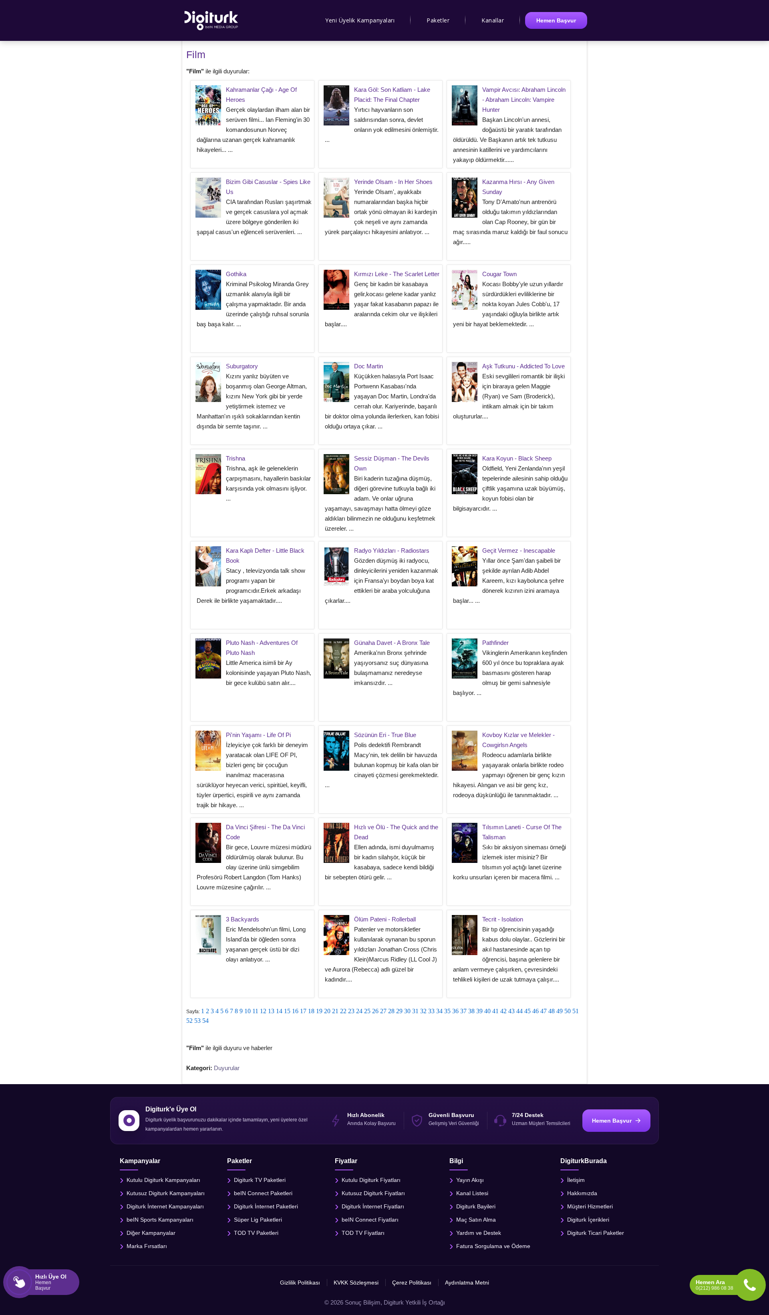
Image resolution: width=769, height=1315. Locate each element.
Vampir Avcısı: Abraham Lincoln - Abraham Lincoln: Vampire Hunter (524, 99)
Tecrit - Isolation (502, 919)
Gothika (236, 274)
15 (287, 1011)
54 (205, 1020)
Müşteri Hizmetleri (590, 1206)
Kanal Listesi (472, 1193)
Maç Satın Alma (476, 1219)
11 (255, 1011)
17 (303, 1011)
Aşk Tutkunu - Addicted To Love (523, 366)
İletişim (576, 1179)
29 (399, 1011)
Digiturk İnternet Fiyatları (373, 1206)
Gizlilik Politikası (300, 1282)
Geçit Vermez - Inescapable (518, 550)
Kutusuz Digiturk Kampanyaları (166, 1193)
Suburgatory (242, 366)
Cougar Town (499, 274)
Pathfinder (495, 642)
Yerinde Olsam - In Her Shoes (393, 181)
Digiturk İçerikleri (588, 1219)
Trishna (235, 458)
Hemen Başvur (556, 20)
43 (511, 1011)
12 (263, 1011)
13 (271, 1011)
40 (487, 1011)
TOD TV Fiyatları (363, 1232)
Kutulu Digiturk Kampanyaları (163, 1179)
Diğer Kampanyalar (151, 1232)
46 (535, 1011)
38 (471, 1011)
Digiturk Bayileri (475, 1206)
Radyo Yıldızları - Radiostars (391, 550)
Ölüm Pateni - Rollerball (385, 919)
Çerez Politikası (411, 1282)
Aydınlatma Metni (467, 1282)
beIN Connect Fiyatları (370, 1219)
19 (319, 1011)
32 (423, 1011)
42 (503, 1011)
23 (351, 1011)
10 (247, 1011)
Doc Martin (368, 366)
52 (189, 1020)
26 (375, 1011)
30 (407, 1011)
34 (439, 1011)
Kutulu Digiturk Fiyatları (371, 1179)
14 (279, 1011)
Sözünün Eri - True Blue (385, 734)
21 (335, 1011)
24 (359, 1011)
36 (455, 1011)
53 (197, 1020)
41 (495, 1011)
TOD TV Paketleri (256, 1232)
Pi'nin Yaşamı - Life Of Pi (258, 734)
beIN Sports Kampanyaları (160, 1219)
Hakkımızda (582, 1193)
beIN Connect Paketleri (263, 1193)
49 (559, 1011)
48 (551, 1011)
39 (479, 1011)
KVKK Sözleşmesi (356, 1282)
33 (431, 1011)
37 (463, 1011)
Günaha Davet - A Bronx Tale (392, 642)
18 (311, 1011)
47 (543, 1011)
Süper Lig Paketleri (258, 1219)
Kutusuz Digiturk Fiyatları (373, 1193)
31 (415, 1011)
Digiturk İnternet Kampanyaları (165, 1206)
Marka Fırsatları (147, 1245)
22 (343, 1011)
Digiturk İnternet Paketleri (266, 1206)
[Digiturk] (212, 20)
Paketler (438, 20)
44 (519, 1011)
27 (383, 1011)
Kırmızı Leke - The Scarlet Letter (396, 274)
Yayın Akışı (470, 1179)
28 (391, 1011)
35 (447, 1011)
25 (367, 1011)
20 (327, 1011)
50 (567, 1011)
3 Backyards (242, 919)
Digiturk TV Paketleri (260, 1179)
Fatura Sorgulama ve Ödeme (493, 1245)
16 (295, 1011)
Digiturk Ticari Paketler (595, 1232)
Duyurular (227, 1068)
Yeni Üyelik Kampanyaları (360, 20)
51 (575, 1011)
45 (527, 1011)
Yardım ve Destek (478, 1232)
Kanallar (492, 20)
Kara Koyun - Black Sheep (517, 458)
